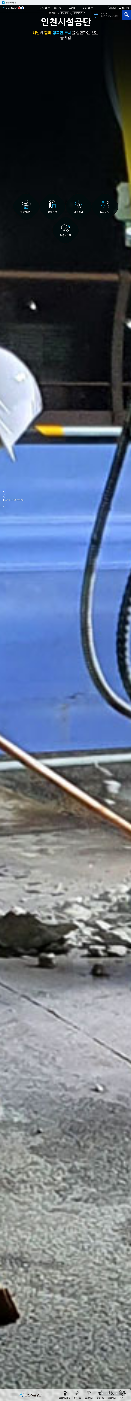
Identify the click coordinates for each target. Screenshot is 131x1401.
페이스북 (22, 7)
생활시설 (86, 8)
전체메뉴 (125, 8)
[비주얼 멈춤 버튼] (3, 503)
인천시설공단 (11, 8)
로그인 (113, 8)
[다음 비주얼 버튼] (3, 506)
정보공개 (64, 13)
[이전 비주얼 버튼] (3, 491)
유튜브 (19, 7)
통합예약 (52, 13)
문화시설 (57, 8)
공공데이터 (77, 13)
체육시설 (43, 8)
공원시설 (71, 8)
